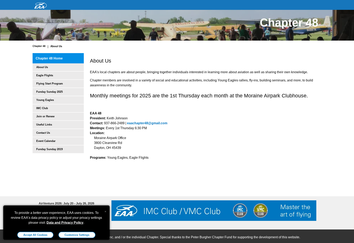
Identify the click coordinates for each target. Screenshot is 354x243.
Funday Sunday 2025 (49, 91)
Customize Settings (77, 234)
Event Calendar (46, 141)
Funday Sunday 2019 (49, 149)
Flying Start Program (49, 83)
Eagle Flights (44, 75)
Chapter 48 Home (49, 58)
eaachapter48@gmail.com (147, 123)
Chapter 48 (39, 46)
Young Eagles (45, 100)
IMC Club (42, 108)
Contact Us (43, 132)
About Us (56, 46)
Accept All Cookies (35, 234)
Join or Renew (45, 116)
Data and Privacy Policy (65, 222)
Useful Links (44, 124)
